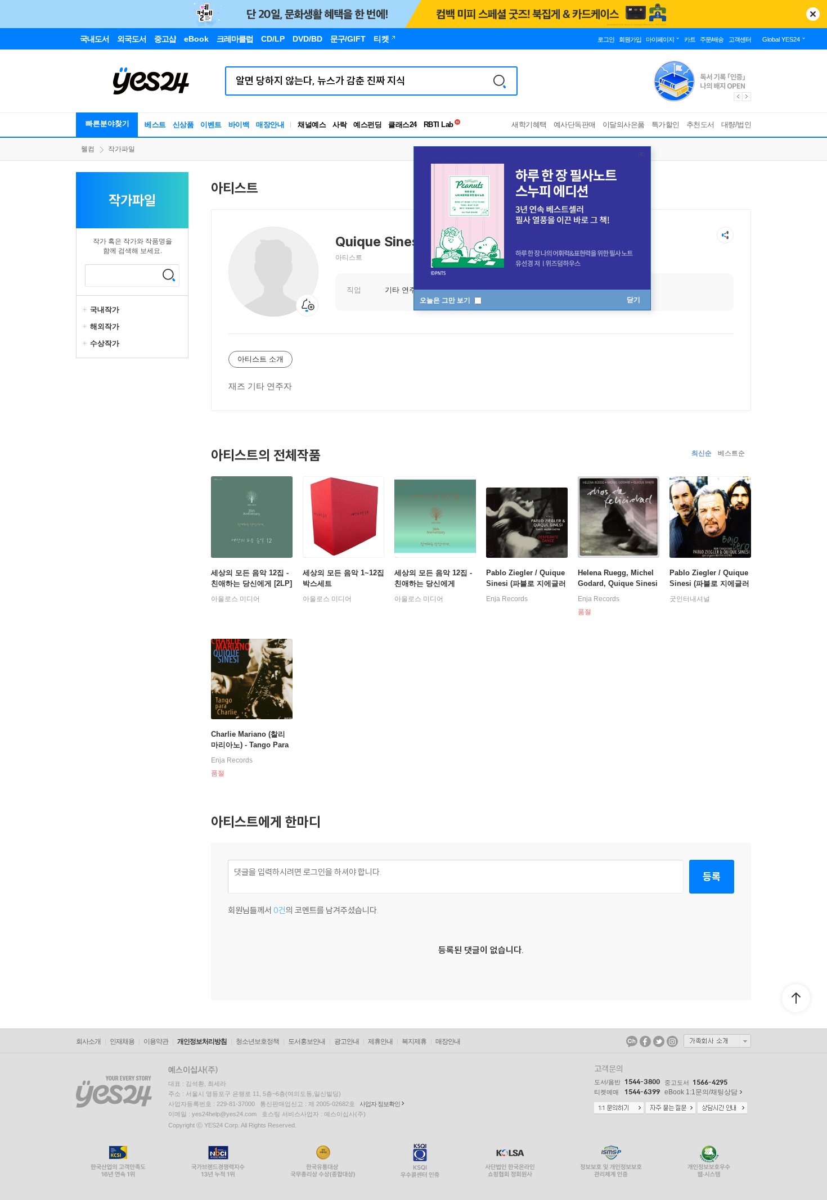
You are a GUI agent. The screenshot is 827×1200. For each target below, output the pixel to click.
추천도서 (700, 124)
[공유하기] (725, 235)
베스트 (155, 124)
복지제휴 (414, 1041)
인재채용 (122, 1041)
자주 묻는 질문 (670, 1108)
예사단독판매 (575, 124)
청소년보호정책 (257, 1041)
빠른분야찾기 (107, 123)
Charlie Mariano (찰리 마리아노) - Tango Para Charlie (250, 745)
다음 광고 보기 (747, 96)
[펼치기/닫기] (86, 309)
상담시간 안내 (722, 1108)
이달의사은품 (624, 124)
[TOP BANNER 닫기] (813, 14)
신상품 (183, 124)
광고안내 (346, 1041)
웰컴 (88, 149)
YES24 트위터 (658, 1041)
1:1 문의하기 (619, 1108)
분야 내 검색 (168, 275)
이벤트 (211, 124)
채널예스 (312, 124)
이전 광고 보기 (737, 96)
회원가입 (630, 39)
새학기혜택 (529, 124)
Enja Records (507, 599)
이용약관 (155, 1041)
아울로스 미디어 (235, 599)
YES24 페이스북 (645, 1041)
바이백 (239, 124)
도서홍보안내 (306, 1041)
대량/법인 (736, 124)
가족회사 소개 (717, 1041)
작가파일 (121, 149)
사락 (339, 124)
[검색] (499, 80)
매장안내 (270, 124)
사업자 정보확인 (379, 1103)
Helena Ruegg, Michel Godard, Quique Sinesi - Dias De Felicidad (618, 583)
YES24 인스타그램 (672, 1041)
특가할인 (665, 124)
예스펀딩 (367, 124)
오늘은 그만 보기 (446, 300)
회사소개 (88, 1041)
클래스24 (402, 124)
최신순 (701, 453)
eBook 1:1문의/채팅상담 (701, 1092)
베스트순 (731, 453)
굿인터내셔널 (689, 599)
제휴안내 (380, 1041)
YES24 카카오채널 (631, 1041)
